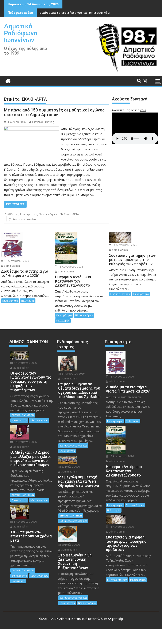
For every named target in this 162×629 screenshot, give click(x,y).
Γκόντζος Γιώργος (43, 122)
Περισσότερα (15, 204)
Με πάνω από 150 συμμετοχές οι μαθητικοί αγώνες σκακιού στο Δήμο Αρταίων (54, 112)
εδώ (143, 110)
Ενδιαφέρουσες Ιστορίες (73, 445)
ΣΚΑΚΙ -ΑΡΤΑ (71, 214)
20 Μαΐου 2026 (70, 545)
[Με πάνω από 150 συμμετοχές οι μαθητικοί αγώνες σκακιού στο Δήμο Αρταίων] (31, 129)
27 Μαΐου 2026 (70, 466)
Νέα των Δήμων (48, 214)
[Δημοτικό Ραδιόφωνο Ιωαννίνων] (8, 80)
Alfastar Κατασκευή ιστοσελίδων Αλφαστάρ (91, 619)
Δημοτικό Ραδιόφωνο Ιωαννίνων (20, 33)
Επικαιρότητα (28, 214)
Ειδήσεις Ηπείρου (120, 293)
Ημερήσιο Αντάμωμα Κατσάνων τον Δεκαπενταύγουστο (81, 13)
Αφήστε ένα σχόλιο (24, 219)
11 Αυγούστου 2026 (124, 245)
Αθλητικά (13, 214)
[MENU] (158, 81)
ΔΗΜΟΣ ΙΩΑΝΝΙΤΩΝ (23, 415)
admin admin (11, 266)
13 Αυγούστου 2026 (16, 261)
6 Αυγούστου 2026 (25, 442)
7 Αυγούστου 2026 (25, 363)
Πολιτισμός (27, 300)
